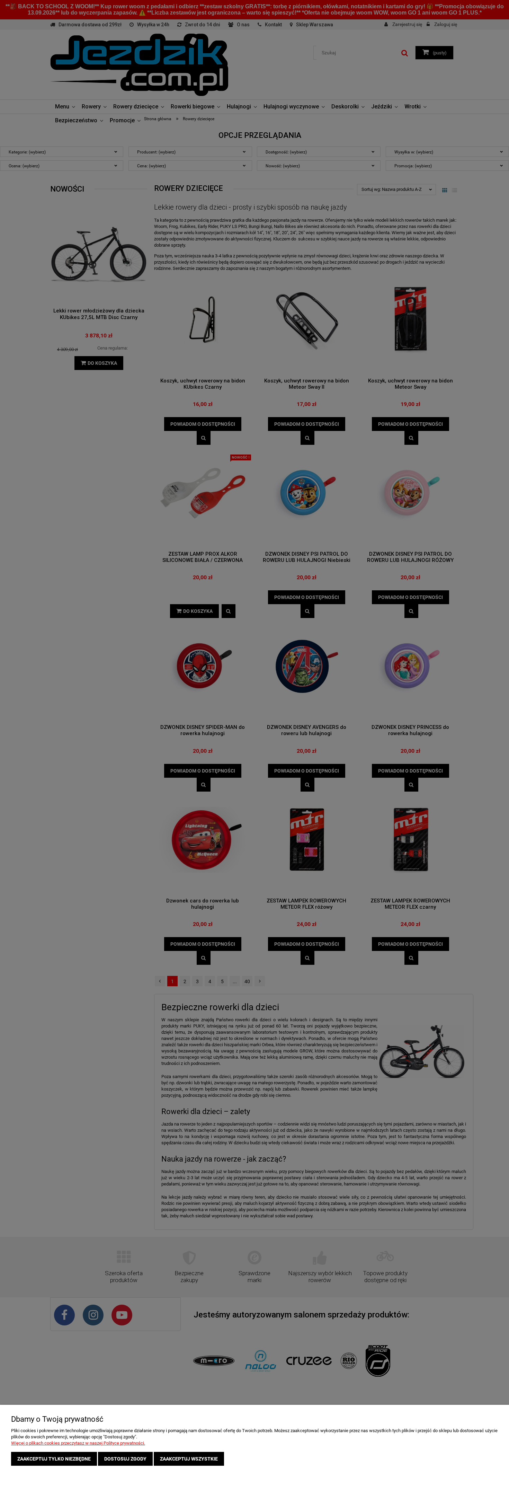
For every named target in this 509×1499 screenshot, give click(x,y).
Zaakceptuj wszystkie (189, 1459)
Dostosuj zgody (125, 1459)
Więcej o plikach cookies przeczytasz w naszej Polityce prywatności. (78, 1443)
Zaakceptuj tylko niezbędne (54, 1459)
